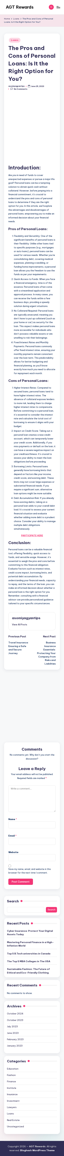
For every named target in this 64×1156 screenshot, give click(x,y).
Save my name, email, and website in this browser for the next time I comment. (29, 871)
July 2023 (12, 1026)
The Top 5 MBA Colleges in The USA (28, 961)
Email (12, 835)
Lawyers (12, 1107)
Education (12, 1068)
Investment (13, 1100)
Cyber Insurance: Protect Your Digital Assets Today (30, 932)
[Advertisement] (32, 129)
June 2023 (13, 1033)
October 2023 (15, 1020)
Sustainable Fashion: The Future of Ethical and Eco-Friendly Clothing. (28, 970)
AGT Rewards (20, 7)
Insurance (12, 1094)
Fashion (11, 1075)
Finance (11, 1081)
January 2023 (15, 1045)
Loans (14, 40)
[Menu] (58, 7)
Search (13, 901)
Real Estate (13, 1120)
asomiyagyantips (26, 618)
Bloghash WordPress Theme (37, 1150)
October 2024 (15, 1013)
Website (13, 852)
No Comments (20, 89)
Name (12, 819)
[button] (19, 624)
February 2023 (15, 1039)
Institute (11, 1087)
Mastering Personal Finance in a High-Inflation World (30, 944)
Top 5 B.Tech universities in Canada (28, 953)
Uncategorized (15, 1126)
